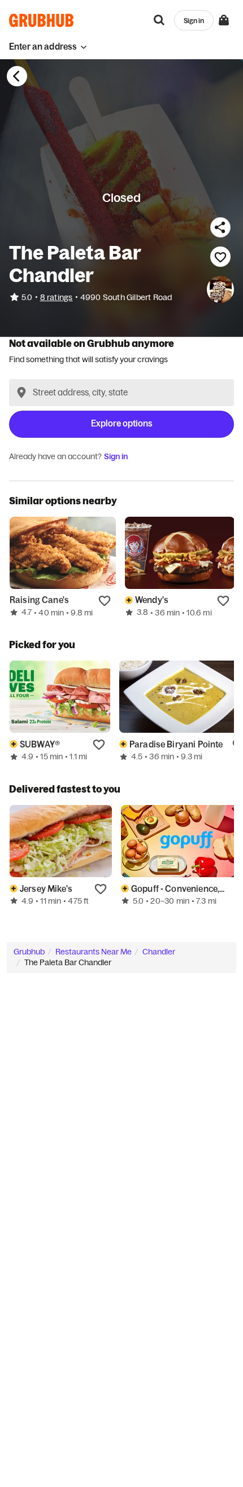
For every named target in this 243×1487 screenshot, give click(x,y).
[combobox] (121, 392)
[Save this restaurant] (220, 257)
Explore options (122, 423)
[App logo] (41, 20)
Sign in (116, 456)
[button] (48, 46)
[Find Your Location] (21, 392)
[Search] (159, 20)
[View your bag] (224, 20)
